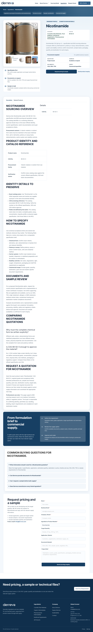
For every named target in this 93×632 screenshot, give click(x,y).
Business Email (45, 507)
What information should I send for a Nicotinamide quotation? (29, 465)
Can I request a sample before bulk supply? (23, 481)
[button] (35, 25)
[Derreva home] (9, 605)
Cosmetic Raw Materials (40, 607)
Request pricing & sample (61, 71)
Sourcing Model (55, 3)
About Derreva (44, 3)
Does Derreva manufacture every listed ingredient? (25, 486)
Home (36, 3)
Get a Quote (83, 3)
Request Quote (72, 3)
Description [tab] (9, 100)
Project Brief (45, 549)
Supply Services (56, 610)
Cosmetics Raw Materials (66, 21)
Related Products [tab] (18, 100)
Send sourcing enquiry (63, 564)
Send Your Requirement (82, 588)
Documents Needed (46, 542)
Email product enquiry (84, 71)
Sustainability (55, 612)
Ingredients (64, 3)
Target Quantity (45, 528)
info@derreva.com (20, 521)
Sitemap (88, 629)
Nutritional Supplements (40, 617)
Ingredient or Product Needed (49, 521)
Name (43, 501)
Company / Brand (46, 514)
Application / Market (46, 535)
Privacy (83, 629)
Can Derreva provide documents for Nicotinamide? (25, 475)
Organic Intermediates (39, 610)
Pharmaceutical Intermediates (38, 613)
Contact (54, 615)
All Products (37, 620)
